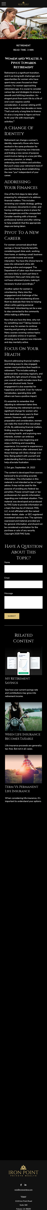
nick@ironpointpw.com (23, 1190)
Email (7, 577)
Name (7, 562)
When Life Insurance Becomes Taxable (22, 736)
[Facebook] (21, 1185)
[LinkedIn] (25, 1185)
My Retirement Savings (17, 680)
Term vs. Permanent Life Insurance (21, 789)
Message (8, 593)
